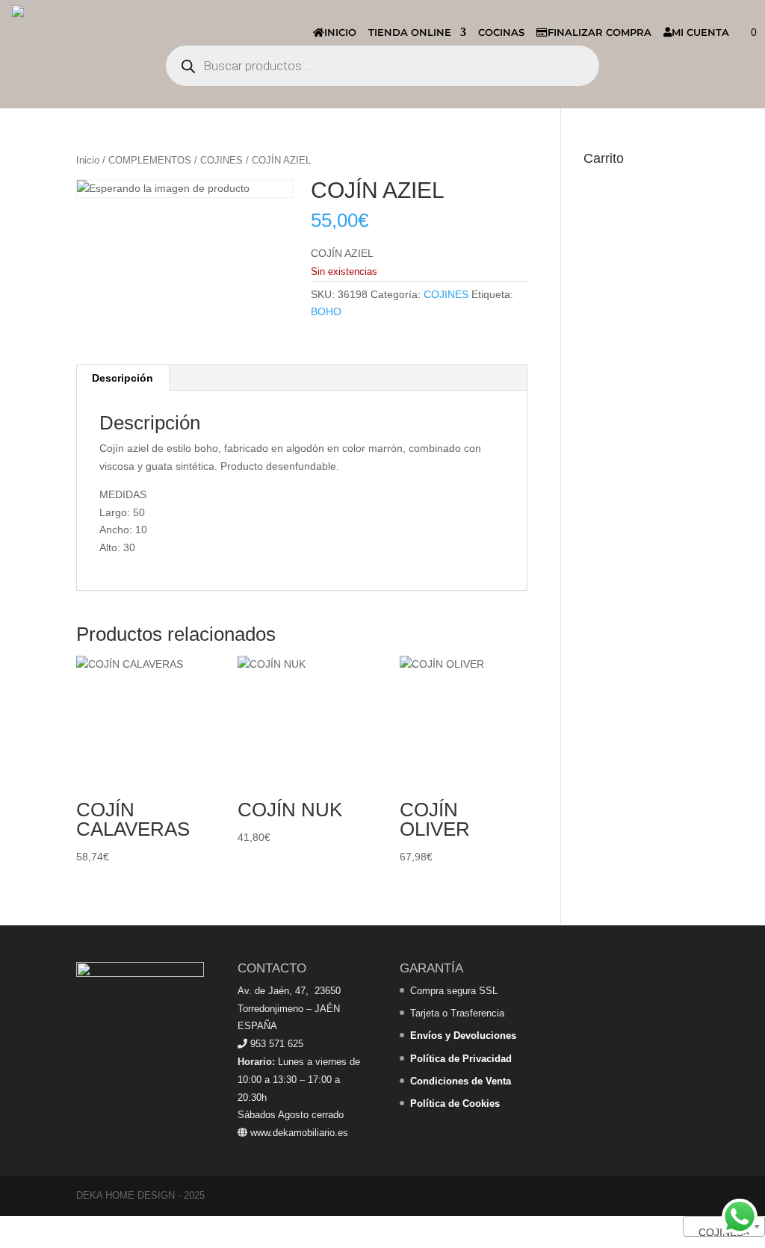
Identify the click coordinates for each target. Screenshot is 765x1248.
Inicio (87, 160)
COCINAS (501, 32)
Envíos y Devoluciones (463, 1035)
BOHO (326, 311)
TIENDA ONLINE (409, 32)
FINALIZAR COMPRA (599, 32)
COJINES (221, 160)
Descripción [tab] (122, 378)
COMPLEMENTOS (149, 160)
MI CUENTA (700, 32)
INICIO (340, 32)
